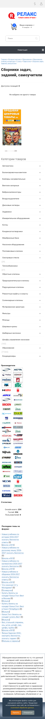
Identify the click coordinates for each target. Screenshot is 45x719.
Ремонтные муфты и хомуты (15, 294)
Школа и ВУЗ (8, 545)
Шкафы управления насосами (15, 339)
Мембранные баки (10, 238)
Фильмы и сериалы (10, 641)
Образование (8, 348)
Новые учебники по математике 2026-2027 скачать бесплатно (12, 563)
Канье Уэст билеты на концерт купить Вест (11, 615)
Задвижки (7, 212)
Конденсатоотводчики (12, 231)
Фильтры (6, 313)
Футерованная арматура (13, 307)
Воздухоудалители (10, 198)
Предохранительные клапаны (15, 280)
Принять (16, 713)
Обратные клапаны (11, 274)
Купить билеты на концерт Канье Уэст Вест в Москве (13, 595)
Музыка (5, 601)
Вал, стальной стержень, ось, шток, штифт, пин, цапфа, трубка (13, 625)
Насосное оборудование (13, 244)
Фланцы (5, 320)
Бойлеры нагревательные (13, 179)
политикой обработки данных (22, 708)
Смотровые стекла (10, 257)
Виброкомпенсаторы (11, 192)
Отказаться (28, 713)
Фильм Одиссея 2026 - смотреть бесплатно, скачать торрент (12, 636)
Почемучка (7, 590)
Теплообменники (10, 266)
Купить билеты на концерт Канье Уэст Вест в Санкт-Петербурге (13, 606)
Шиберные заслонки (11, 333)
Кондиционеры (9, 356)
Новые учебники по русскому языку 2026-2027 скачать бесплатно (13, 550)
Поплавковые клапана (12, 251)
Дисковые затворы (11, 205)
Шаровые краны (9, 326)
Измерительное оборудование (16, 218)
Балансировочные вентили (14, 172)
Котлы (5, 225)
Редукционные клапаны (13, 287)
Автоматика (7, 166)
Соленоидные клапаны (12, 300)
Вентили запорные (10, 185)
